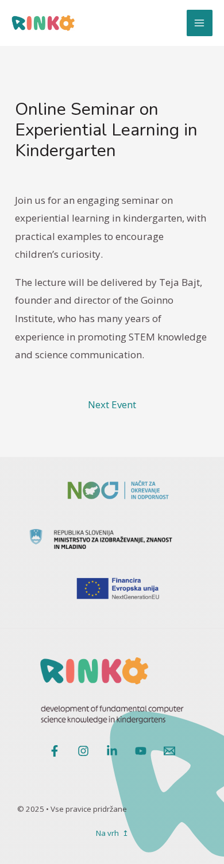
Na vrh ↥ (112, 833)
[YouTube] (140, 751)
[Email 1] (169, 751)
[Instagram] (83, 751)
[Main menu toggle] (200, 23)
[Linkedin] (112, 751)
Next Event (112, 404)
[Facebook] (54, 751)
